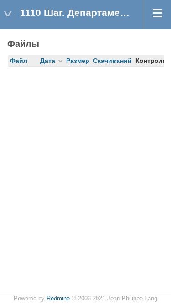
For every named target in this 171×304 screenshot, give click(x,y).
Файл (18, 60)
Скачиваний (112, 60)
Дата (47, 60)
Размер (77, 60)
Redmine (58, 298)
